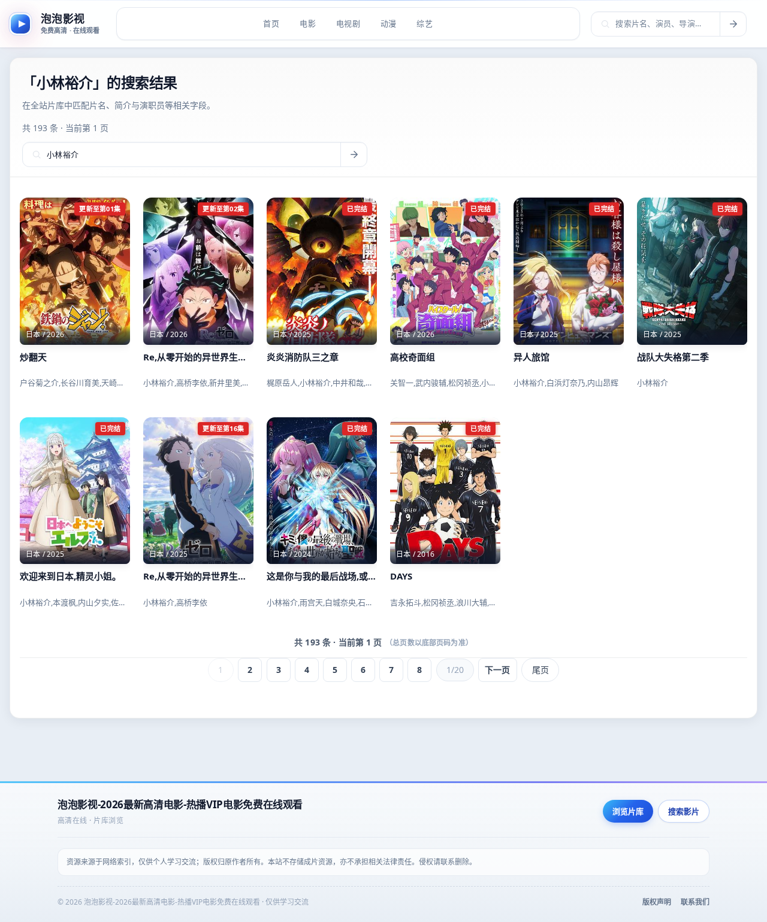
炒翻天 (33, 357)
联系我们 (695, 902)
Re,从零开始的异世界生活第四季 (198, 357)
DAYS (401, 576)
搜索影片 (683, 811)
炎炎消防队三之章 (303, 357)
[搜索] (733, 24)
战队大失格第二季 (673, 357)
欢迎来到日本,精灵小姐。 (70, 576)
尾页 (540, 669)
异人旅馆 (531, 357)
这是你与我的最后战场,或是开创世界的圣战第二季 (322, 576)
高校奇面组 (412, 357)
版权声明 (656, 902)
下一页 (497, 669)
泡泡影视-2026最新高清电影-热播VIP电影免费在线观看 (180, 804)
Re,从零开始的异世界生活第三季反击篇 (198, 576)
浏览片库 (628, 811)
